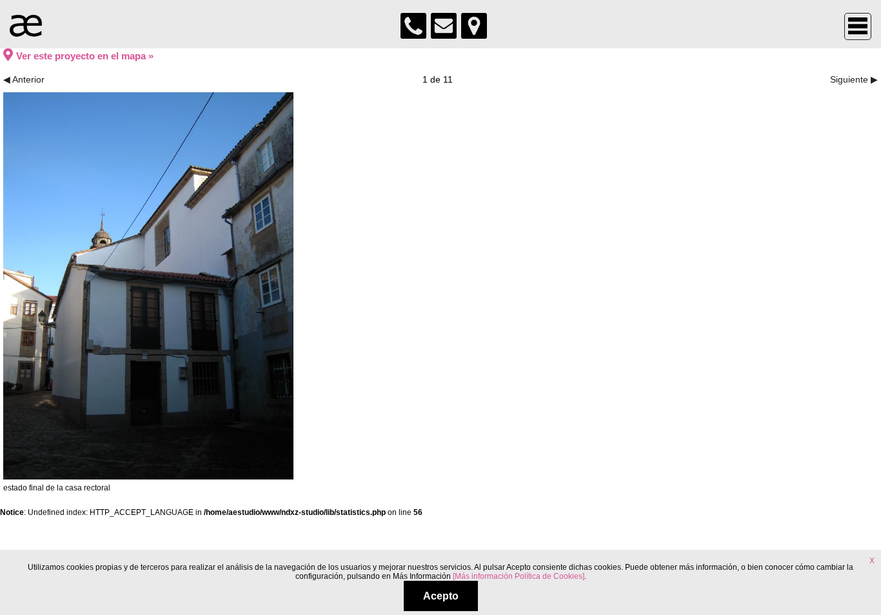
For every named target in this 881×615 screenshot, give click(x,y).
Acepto (441, 595)
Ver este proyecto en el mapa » (84, 56)
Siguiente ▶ (854, 79)
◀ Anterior (24, 79)
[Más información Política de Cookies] (518, 576)
